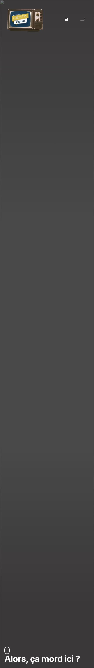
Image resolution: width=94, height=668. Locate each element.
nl (66, 19)
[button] (56, 19)
